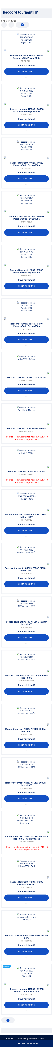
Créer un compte (26, 71)
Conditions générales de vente (30, 1038)
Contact (10, 1038)
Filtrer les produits (28, 1043)
